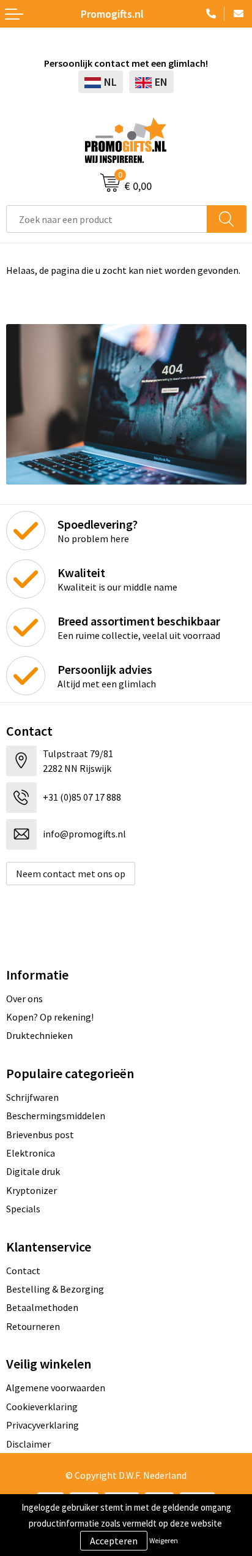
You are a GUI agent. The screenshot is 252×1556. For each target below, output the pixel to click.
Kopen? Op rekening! (50, 1017)
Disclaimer (28, 1444)
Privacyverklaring (42, 1425)
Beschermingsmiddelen (55, 1115)
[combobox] (106, 219)
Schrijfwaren (32, 1097)
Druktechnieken (39, 1035)
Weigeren (163, 1540)
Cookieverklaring (42, 1406)
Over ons (24, 998)
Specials (23, 1209)
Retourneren (33, 1326)
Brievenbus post (40, 1134)
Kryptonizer (31, 1190)
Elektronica (30, 1153)
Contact (23, 1270)
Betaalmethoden (42, 1307)
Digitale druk (33, 1171)
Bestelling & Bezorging (55, 1289)
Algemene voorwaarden (55, 1387)
